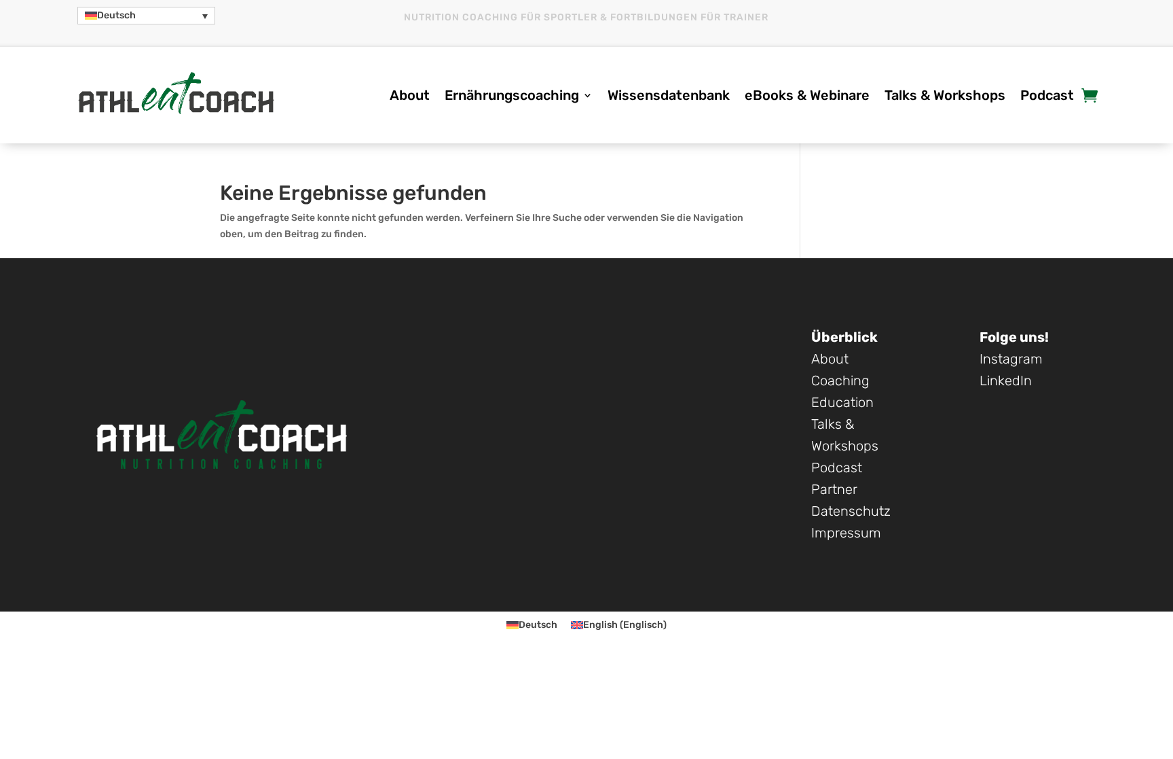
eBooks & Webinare (807, 96)
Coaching (840, 380)
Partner (834, 489)
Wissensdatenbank (669, 96)
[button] (146, 15)
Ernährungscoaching (512, 96)
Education (842, 402)
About (410, 96)
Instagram (1011, 359)
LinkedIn (1006, 380)
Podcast (1047, 96)
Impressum (846, 533)
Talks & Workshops (945, 96)
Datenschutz (851, 511)
